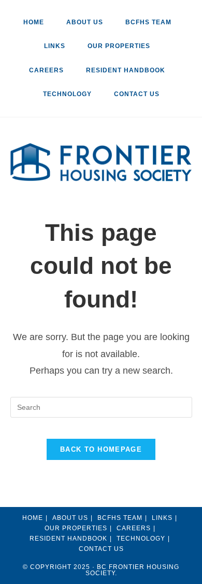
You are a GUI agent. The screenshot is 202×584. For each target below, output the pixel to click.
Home (33, 22)
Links (54, 46)
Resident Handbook (68, 538)
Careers (46, 70)
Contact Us (137, 94)
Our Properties (119, 46)
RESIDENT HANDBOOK (125, 70)
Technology (67, 94)
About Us (84, 22)
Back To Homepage (101, 449)
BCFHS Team (148, 22)
